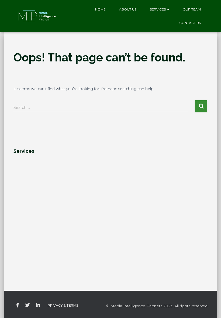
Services (158, 9)
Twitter (27, 305)
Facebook (17, 305)
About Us (127, 9)
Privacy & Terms (63, 305)
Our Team (192, 9)
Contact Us (190, 23)
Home (100, 9)
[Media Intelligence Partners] (37, 16)
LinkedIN (38, 305)
